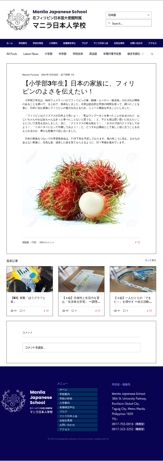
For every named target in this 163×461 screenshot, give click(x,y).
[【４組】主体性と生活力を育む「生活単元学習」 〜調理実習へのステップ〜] (81, 279)
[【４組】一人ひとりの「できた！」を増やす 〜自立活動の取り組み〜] (133, 279)
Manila (37, 392)
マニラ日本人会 (68, 416)
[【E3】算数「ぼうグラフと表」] (30, 279)
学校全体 (78, 53)
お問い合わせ (67, 425)
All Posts (12, 53)
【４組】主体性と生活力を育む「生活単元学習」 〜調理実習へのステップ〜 (81, 300)
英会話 (93, 53)
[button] (23, 43)
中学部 (62, 53)
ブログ (63, 411)
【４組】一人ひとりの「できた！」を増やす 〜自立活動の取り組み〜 (133, 300)
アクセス (65, 429)
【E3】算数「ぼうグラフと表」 (28, 299)
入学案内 (65, 402)
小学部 (48, 53)
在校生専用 (66, 420)
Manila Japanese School (60, 12)
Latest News (30, 53)
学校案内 (65, 394)
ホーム (63, 389)
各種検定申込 (67, 407)
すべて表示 (150, 260)
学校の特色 (66, 398)
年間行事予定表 (112, 53)
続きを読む (134, 53)
